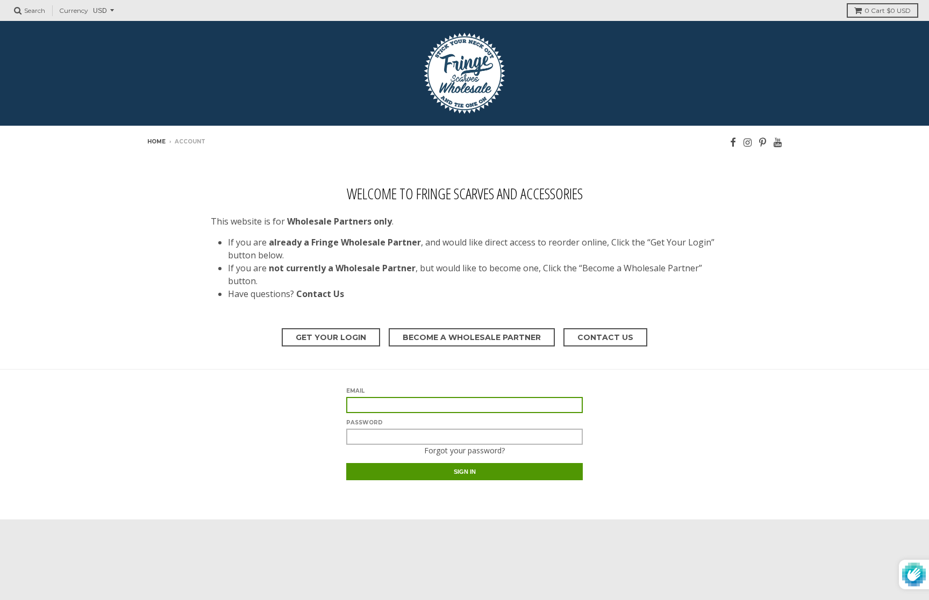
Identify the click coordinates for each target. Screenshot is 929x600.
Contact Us (605, 337)
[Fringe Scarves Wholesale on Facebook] (733, 142)
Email (355, 390)
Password (364, 422)
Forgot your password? (464, 450)
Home (156, 141)
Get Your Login (331, 337)
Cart (887, 10)
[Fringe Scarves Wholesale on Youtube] (778, 142)
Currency (73, 10)
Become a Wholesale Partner (472, 337)
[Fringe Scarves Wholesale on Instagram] (748, 142)
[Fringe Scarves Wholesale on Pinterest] (762, 142)
